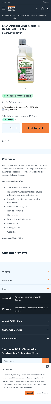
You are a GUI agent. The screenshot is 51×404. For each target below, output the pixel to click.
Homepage (6, 15)
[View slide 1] (25, 88)
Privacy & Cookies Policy (23, 387)
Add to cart (35, 128)
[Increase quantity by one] (17, 128)
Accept (30, 393)
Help (7, 141)
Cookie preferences (41, 393)
